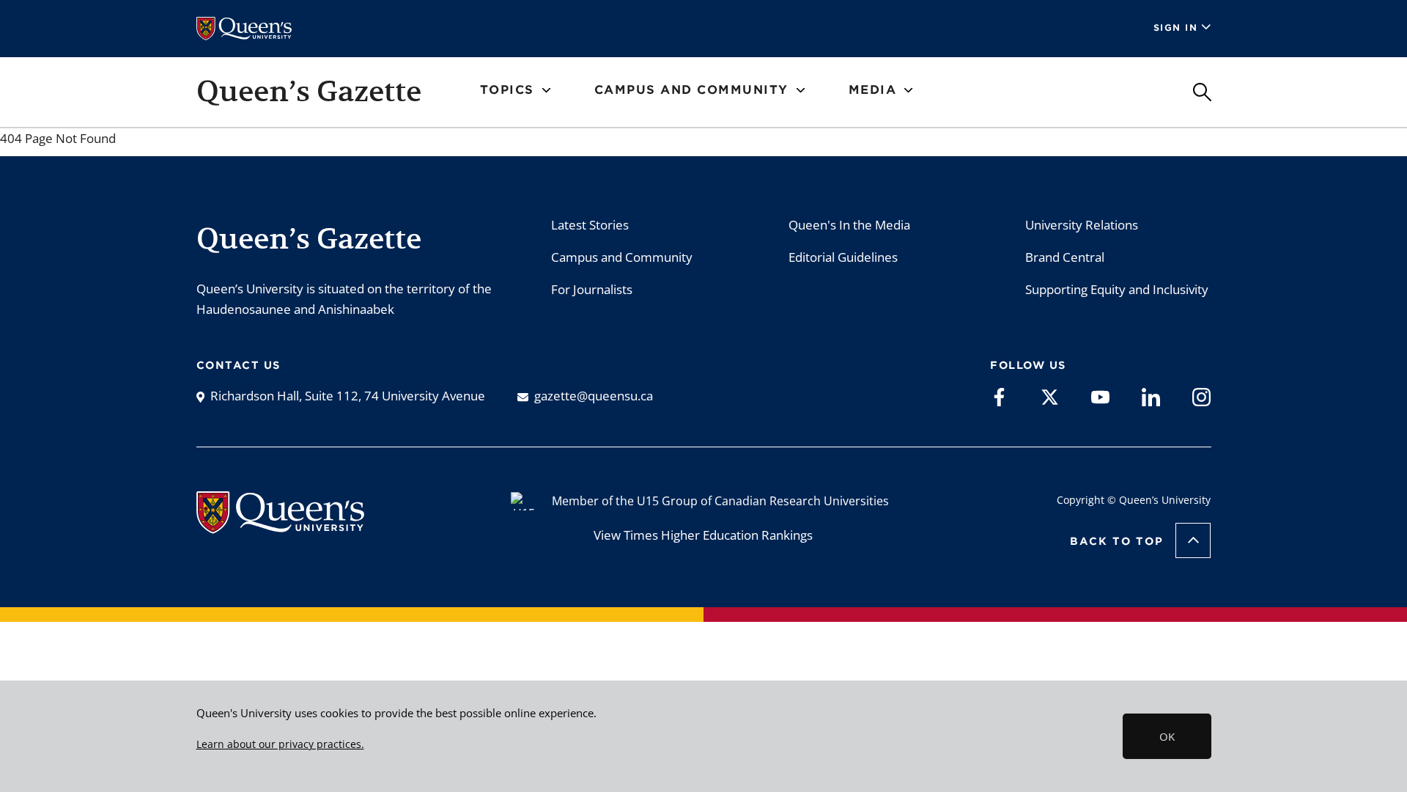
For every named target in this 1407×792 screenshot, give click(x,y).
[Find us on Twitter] (1050, 396)
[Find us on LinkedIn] (1151, 396)
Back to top (1117, 541)
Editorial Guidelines (843, 257)
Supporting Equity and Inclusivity (1116, 289)
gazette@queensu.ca (593, 395)
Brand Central (1064, 257)
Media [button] (873, 90)
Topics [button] (507, 90)
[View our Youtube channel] (1100, 396)
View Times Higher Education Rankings (703, 535)
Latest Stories (590, 224)
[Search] (1202, 92)
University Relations (1081, 224)
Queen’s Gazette (308, 91)
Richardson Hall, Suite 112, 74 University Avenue (347, 395)
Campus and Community (622, 257)
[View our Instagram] (1201, 396)
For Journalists (591, 289)
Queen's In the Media (849, 224)
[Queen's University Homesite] (280, 526)
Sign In (1175, 27)
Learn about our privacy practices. (280, 744)
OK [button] (1167, 736)
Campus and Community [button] (691, 90)
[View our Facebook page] (999, 396)
